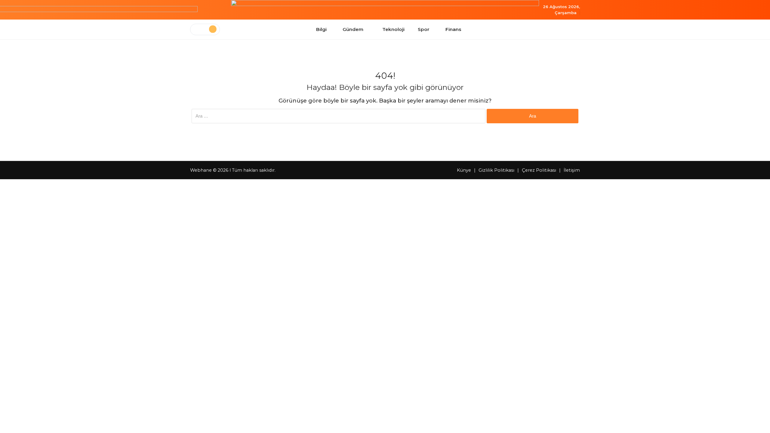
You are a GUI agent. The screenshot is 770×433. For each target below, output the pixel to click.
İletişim (572, 170)
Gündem (353, 29)
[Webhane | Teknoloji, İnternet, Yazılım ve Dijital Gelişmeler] (385, 10)
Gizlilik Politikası (496, 170)
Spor (424, 29)
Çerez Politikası (539, 170)
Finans (453, 29)
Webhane (201, 170)
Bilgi (321, 29)
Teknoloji (393, 29)
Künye (464, 170)
